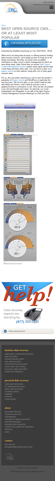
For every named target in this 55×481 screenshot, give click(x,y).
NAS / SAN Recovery (13, 361)
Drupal (14, 80)
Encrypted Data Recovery (16, 364)
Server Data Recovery (14, 359)
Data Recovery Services (15, 424)
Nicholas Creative (32, 468)
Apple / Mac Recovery (14, 389)
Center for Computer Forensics (19, 427)
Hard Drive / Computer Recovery (19, 354)
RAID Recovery (11, 356)
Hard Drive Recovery (14, 384)
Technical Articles (13, 414)
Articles (8, 429)
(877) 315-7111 (49, 2)
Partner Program (12, 422)
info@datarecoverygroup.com (43, 4)
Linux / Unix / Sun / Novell (15, 366)
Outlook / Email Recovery (16, 369)
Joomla (21, 80)
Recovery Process (13, 412)
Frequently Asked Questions (17, 419)
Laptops (8, 397)
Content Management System (13, 67)
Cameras (8, 394)
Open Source (44, 64)
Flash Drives (10, 399)
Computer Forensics (14, 371)
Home (3, 25)
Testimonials (10, 417)
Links (7, 432)
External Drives (12, 391)
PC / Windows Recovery (15, 386)
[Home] (16, 10)
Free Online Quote (17, 331)
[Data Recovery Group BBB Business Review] (1, 337)
